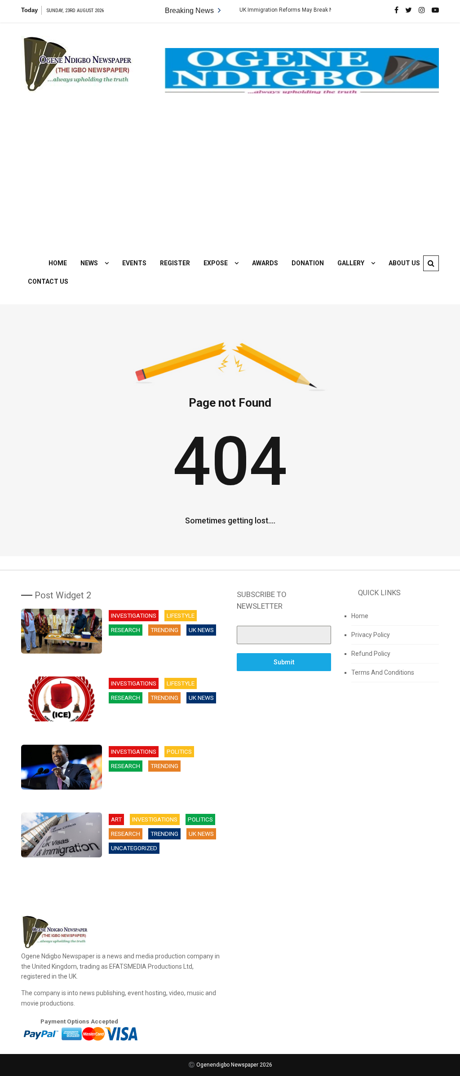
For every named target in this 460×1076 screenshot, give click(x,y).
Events (134, 263)
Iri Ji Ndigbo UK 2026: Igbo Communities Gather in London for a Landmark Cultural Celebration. (164, 652)
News (89, 263)
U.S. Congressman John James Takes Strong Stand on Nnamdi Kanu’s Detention (158, 788)
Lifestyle (181, 615)
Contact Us (48, 281)
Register (175, 263)
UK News (201, 630)
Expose (215, 263)
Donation (308, 263)
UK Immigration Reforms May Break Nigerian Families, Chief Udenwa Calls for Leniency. (327, 10)
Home (58, 263)
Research (125, 630)
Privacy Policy (370, 634)
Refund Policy (370, 653)
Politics (179, 751)
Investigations (133, 615)
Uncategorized (134, 848)
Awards (265, 263)
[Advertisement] (230, 173)
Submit (284, 662)
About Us (404, 263)
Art (116, 819)
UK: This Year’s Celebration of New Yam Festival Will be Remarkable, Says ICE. (164, 720)
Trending (164, 630)
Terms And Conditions (382, 672)
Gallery (350, 263)
